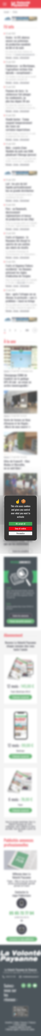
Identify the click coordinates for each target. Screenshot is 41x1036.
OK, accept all (20, 523)
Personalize (20, 533)
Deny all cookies (20, 528)
